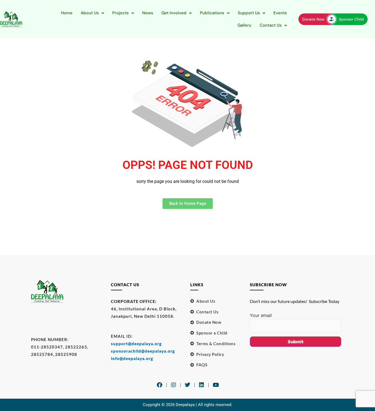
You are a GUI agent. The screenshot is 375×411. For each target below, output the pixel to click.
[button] (92, 13)
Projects (120, 13)
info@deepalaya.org (132, 358)
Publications (212, 13)
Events (280, 13)
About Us (90, 13)
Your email (261, 315)
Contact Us (271, 25)
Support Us (249, 13)
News (147, 13)
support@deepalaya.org (136, 343)
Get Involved (173, 13)
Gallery (244, 25)
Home (66, 13)
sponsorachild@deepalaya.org (143, 350)
